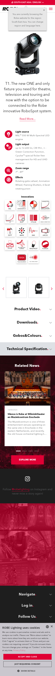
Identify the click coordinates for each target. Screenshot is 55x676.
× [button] (51, 626)
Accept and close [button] (27, 656)
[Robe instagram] (27, 478)
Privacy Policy (19, 650)
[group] (3, 289)
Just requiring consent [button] (27, 664)
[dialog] (27, 649)
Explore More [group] (27, 459)
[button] (27, 670)
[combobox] (47, 626)
